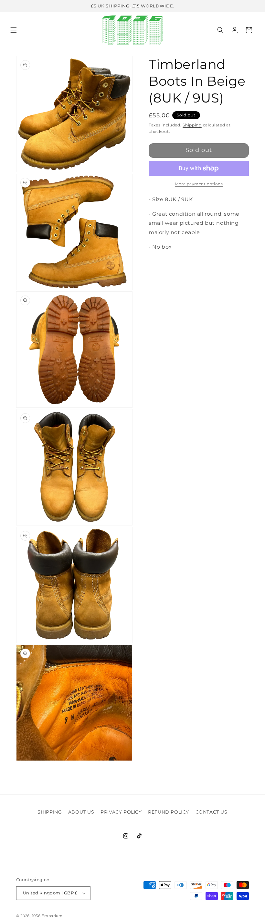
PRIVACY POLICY (121, 812)
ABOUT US (81, 812)
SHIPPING (49, 812)
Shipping (192, 125)
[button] (13, 30)
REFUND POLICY (168, 812)
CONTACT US (212, 812)
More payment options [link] (199, 183)
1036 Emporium (47, 916)
